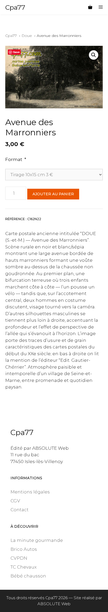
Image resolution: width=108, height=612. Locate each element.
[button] (93, 55)
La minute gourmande (36, 540)
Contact (19, 509)
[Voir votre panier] (90, 7)
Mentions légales (30, 491)
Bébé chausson (28, 575)
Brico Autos (23, 549)
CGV (15, 500)
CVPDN (18, 558)
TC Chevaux (23, 567)
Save (16, 52)
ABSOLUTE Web (54, 603)
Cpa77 (15, 7)
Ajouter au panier (53, 194)
